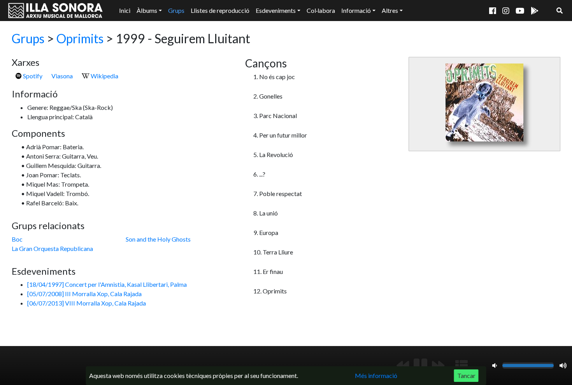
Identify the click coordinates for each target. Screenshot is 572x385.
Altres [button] (390, 10)
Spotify (32, 75)
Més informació (376, 375)
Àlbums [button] (147, 10)
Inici (124, 10)
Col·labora (321, 10)
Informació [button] (356, 10)
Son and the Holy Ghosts (158, 239)
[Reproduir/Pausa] (420, 365)
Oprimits (80, 38)
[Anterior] (402, 365)
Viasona (62, 75)
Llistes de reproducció (220, 10)
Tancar (466, 375)
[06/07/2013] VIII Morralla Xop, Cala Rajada (86, 303)
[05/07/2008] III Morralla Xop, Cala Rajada (84, 293)
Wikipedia (103, 75)
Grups (176, 10)
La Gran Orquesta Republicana (52, 248)
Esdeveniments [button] (276, 10)
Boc (17, 239)
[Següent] (438, 365)
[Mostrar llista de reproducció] (461, 365)
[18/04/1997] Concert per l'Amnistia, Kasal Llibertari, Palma (107, 284)
